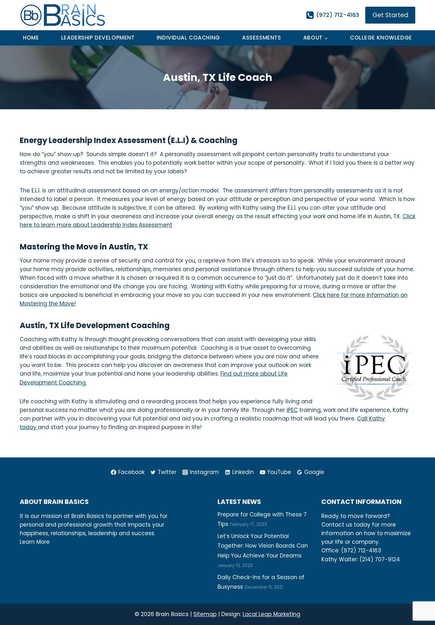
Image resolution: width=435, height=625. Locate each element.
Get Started (390, 15)
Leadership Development (98, 37)
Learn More (35, 542)
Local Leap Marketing (271, 614)
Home (31, 37)
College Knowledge (381, 37)
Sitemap (205, 614)
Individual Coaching (188, 37)
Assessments (261, 37)
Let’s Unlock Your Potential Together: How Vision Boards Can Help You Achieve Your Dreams (263, 545)
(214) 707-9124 (380, 559)
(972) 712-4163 (361, 550)
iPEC (292, 410)
